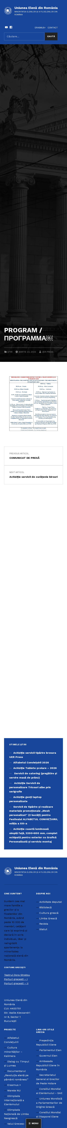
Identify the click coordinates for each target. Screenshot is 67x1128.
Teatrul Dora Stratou (17, 974)
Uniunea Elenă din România (36, 8)
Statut (43, 929)
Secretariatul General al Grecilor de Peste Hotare (47, 1079)
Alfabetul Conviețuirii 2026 (31, 762)
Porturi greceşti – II (16, 983)
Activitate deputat (50, 901)
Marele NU (14, 1090)
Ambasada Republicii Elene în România (48, 1065)
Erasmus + (14, 1085)
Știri (10, 352)
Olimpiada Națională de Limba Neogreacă (16, 1114)
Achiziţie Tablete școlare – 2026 (35, 768)
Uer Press (47, 352)
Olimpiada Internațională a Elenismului (14, 1100)
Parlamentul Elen (50, 1050)
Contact (53, 27)
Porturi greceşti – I (16, 979)
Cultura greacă (48, 912)
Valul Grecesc (15, 1123)
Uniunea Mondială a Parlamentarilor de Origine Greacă (49, 1103)
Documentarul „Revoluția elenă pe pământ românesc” (16, 1075)
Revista (43, 923)
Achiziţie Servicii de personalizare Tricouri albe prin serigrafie (30, 787)
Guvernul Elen (48, 1055)
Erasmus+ (40, 27)
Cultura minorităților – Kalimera (13, 1052)
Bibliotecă (45, 907)
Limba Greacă (48, 918)
